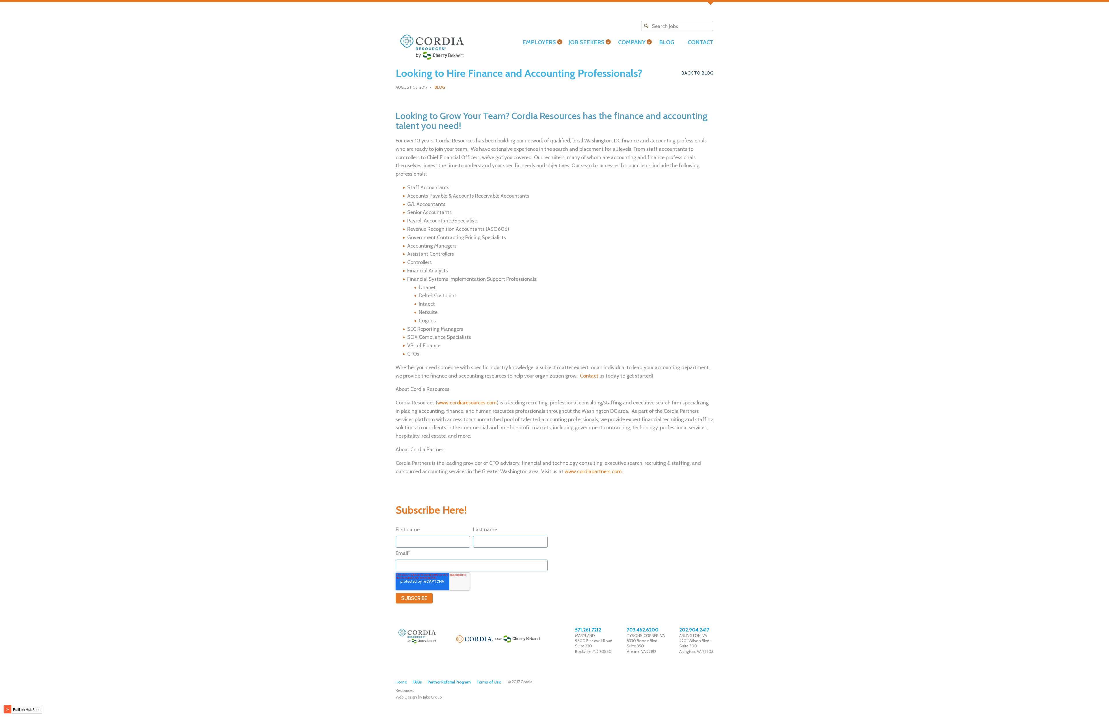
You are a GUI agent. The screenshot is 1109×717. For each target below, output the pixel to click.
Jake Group (432, 697)
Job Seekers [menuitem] (586, 42)
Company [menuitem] (631, 42)
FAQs (417, 682)
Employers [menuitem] (539, 42)
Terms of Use (489, 682)
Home (401, 682)
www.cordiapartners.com (593, 471)
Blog (440, 87)
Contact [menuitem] (700, 42)
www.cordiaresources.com (467, 403)
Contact (589, 376)
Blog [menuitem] (666, 42)
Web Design (406, 697)
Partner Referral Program (449, 682)
